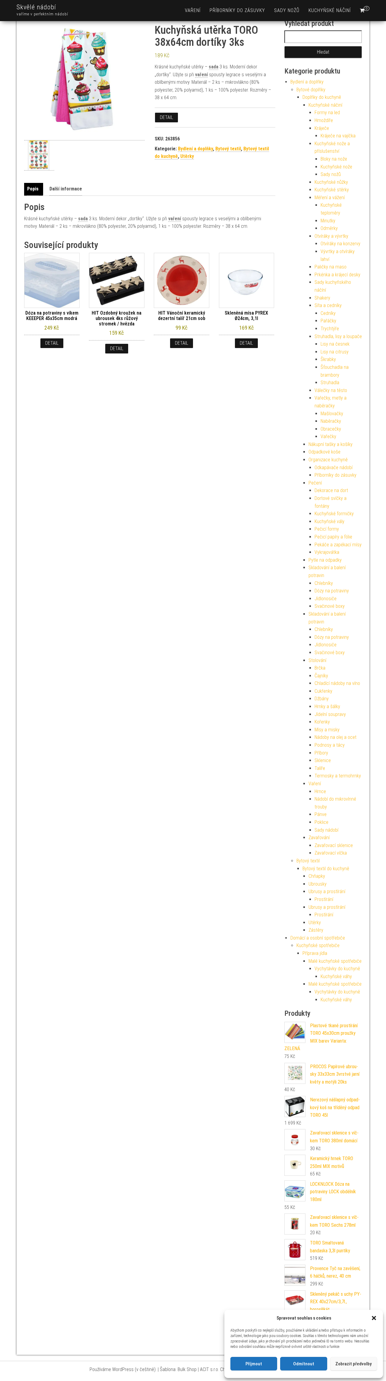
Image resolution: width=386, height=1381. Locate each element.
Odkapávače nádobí (334, 467)
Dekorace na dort (331, 490)
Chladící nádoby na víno (337, 683)
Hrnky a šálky (327, 706)
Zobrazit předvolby (353, 1364)
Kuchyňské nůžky (331, 182)
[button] (374, 1318)
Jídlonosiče (326, 598)
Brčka (320, 668)
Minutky (328, 221)
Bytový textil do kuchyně (325, 868)
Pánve (321, 814)
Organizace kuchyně (328, 460)
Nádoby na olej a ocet (335, 737)
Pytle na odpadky (325, 560)
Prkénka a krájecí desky (337, 275)
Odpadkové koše (324, 452)
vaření (201, 74)
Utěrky (187, 156)
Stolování (317, 660)
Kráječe (322, 128)
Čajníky (321, 676)
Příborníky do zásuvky (237, 10)
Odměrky (329, 228)
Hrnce (320, 791)
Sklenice (323, 760)
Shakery (322, 298)
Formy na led (327, 112)
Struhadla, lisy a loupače (338, 336)
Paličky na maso (330, 267)
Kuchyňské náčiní (329, 10)
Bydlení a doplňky (195, 149)
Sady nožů (286, 10)
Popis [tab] (33, 189)
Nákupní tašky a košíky (330, 444)
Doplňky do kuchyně (321, 97)
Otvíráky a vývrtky (331, 236)
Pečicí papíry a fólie (333, 537)
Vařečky (328, 436)
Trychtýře (330, 328)
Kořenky (322, 722)
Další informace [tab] (65, 189)
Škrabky (328, 359)
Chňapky (316, 876)
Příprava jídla (314, 953)
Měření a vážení (330, 197)
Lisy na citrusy (335, 352)
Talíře (320, 768)
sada (213, 67)
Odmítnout (303, 1364)
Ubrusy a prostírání (326, 891)
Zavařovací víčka (331, 853)
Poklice (321, 822)
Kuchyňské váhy (336, 976)
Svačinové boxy (330, 606)
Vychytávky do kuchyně (337, 968)
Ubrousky (317, 884)
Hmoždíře (324, 120)
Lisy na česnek (335, 344)
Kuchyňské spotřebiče (318, 945)
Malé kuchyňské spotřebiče (335, 961)
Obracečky (331, 429)
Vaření (193, 10)
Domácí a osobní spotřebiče (317, 938)
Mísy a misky (327, 730)
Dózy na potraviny (332, 591)
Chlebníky (324, 583)
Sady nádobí (326, 830)
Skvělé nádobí (36, 7)
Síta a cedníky (328, 305)
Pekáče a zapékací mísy (338, 545)
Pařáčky (328, 321)
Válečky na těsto (331, 390)
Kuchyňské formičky (334, 513)
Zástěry (315, 930)
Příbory (321, 753)
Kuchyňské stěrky (332, 190)
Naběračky (331, 421)
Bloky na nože (334, 159)
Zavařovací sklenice (334, 845)
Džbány (322, 698)
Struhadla (330, 382)
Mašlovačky (332, 413)
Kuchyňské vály (329, 521)
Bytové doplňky (310, 90)
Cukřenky (323, 691)
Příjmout (253, 1364)
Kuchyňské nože (336, 167)
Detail (166, 117)
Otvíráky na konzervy (340, 243)
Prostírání (324, 899)
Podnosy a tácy (330, 745)
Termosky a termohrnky (338, 776)
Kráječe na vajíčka (338, 136)
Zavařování (319, 837)
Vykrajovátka (327, 552)
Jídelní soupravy (330, 714)
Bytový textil (228, 149)
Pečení (315, 483)
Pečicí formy (327, 529)
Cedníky (328, 313)
